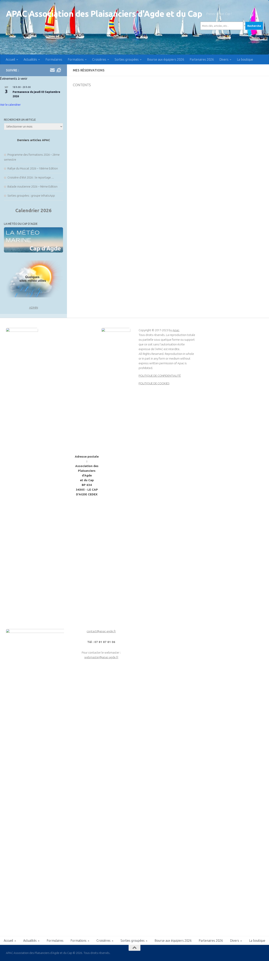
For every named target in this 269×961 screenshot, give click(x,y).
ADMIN (33, 307)
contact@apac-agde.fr (101, 631)
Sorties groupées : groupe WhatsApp (31, 195)
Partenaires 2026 (202, 59)
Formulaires (53, 59)
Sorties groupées (127, 59)
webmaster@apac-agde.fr (101, 657)
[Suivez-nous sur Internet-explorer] (58, 70)
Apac (176, 330)
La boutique (245, 59)
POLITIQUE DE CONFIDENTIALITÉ (160, 375)
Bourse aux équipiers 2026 (165, 59)
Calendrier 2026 (33, 210)
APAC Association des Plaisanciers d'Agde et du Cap (104, 13)
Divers (223, 59)
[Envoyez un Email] (52, 70)
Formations (76, 59)
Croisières (99, 59)
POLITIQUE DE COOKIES (154, 383)
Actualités (30, 59)
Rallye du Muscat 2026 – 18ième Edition (32, 168)
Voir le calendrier (10, 104)
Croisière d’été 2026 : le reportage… (30, 177)
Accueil (10, 59)
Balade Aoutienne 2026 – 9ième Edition (32, 186)
